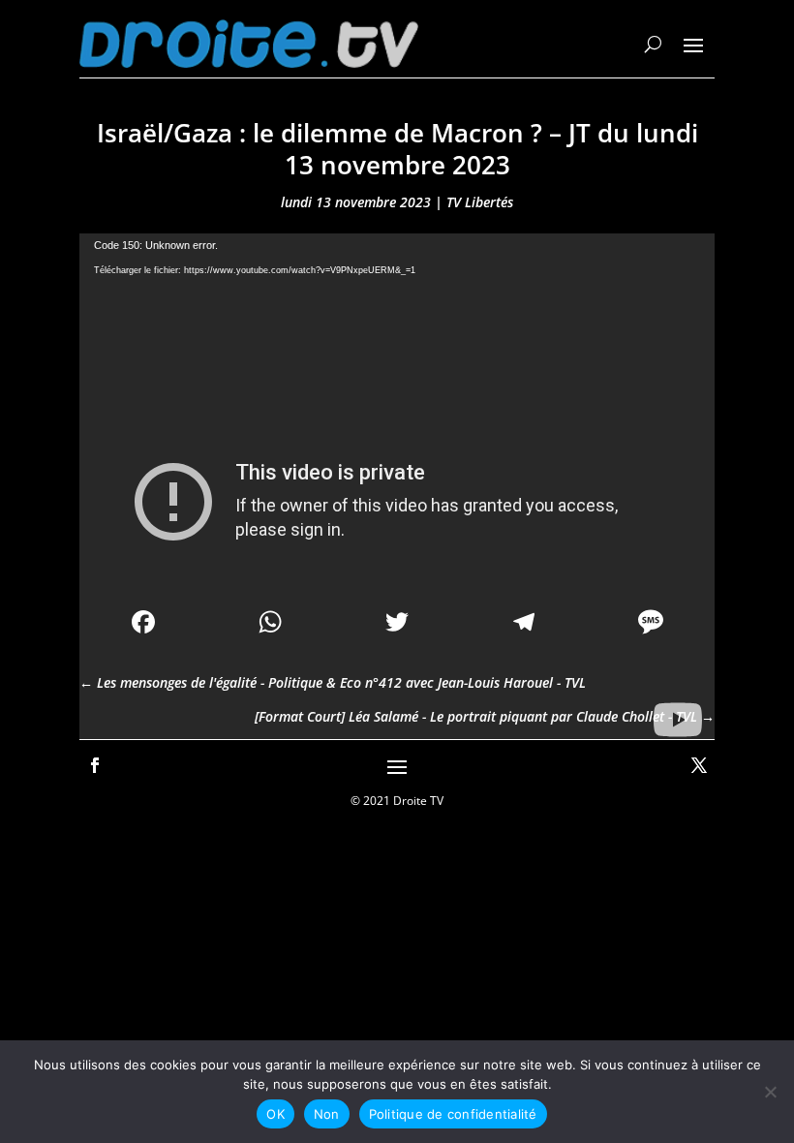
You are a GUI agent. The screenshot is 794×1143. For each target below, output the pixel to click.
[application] (397, 412)
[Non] (769, 1091)
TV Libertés (479, 202)
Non (327, 1114)
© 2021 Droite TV (397, 800)
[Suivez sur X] (699, 765)
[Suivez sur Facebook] (94, 765)
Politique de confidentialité (453, 1114)
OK (275, 1114)
